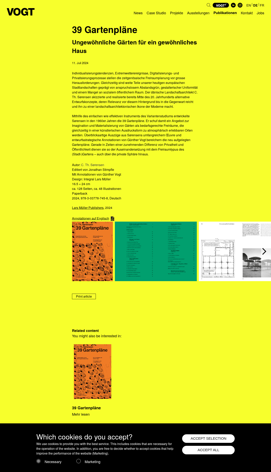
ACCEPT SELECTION (208, 438)
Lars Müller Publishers (88, 207)
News (138, 12)
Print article (84, 296)
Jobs (260, 12)
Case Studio (156, 12)
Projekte (176, 12)
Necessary (53, 461)
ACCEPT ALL (208, 450)
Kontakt (247, 12)
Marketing (92, 461)
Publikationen (225, 12)
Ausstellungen (198, 12)
